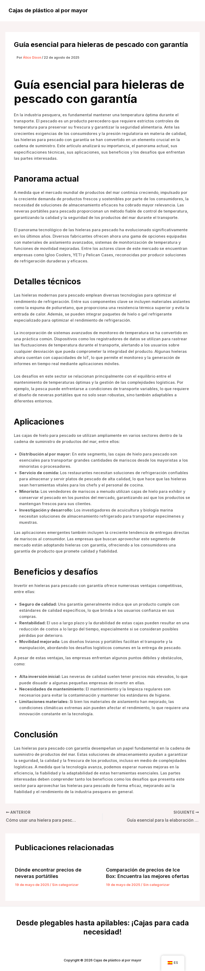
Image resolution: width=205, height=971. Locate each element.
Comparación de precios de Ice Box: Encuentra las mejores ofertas (147, 873)
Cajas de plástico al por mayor (48, 10)
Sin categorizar (65, 885)
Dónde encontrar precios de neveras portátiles (48, 873)
